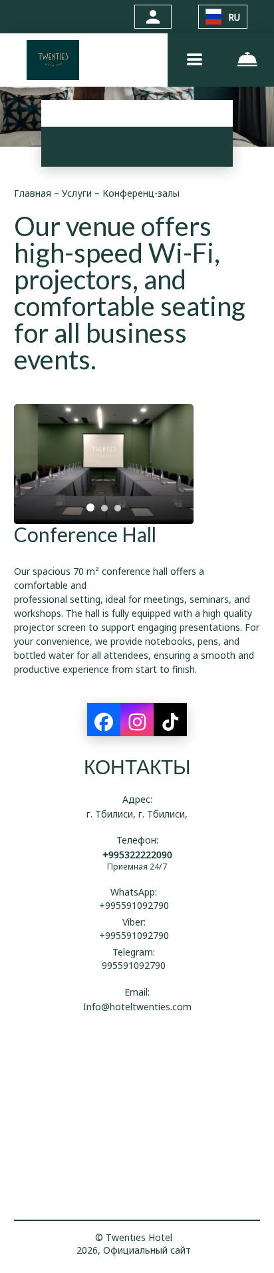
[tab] (90, 507)
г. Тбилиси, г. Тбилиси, (137, 814)
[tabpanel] (104, 464)
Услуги (78, 193)
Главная (34, 193)
